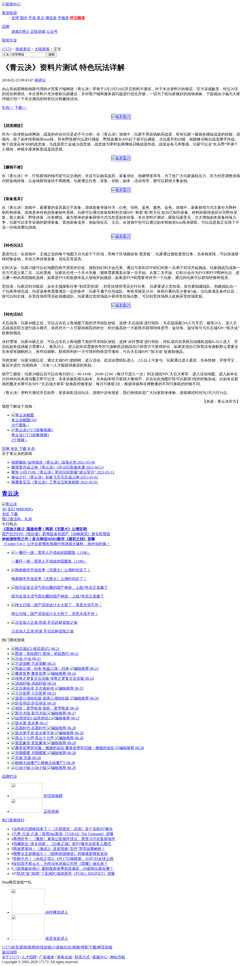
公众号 (52, 32)
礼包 (31, 449)
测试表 (51, 18)
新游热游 (9, 13)
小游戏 (57, 947)
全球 (15, 18)
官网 (5, 449)
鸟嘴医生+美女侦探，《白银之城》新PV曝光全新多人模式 (62, 844)
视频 (76, 947)
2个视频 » (19, 440)
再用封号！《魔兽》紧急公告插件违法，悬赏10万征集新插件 (64, 839)
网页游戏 (104, 947)
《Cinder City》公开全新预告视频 (29, 544)
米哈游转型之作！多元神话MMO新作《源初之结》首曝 (48, 539)
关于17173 (10, 957)
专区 (14, 449)
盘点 (40, 18)
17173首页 (10, 947)
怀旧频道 (77, 18)
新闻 (23, 947)
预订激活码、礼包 (17, 519)
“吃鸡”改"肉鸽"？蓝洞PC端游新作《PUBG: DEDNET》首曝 (65, 874)
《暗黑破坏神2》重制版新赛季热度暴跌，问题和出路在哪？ (63, 869)
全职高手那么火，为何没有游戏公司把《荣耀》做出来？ (60, 864)
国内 (23, 18)
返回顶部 (9, 952)
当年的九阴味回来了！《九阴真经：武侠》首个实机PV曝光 (63, 829)
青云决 (10, 493)
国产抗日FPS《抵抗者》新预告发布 (31, 534)
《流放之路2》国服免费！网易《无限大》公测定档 (44, 529)
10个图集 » (20, 425)
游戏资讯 (22, 49)
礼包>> (8, 108)
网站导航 (117, 957)
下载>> (20, 108)
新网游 (33, 947)
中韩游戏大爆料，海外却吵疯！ (83, 544)
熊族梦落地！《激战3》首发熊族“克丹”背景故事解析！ (59, 849)
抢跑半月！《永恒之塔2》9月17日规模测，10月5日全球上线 (63, 859)
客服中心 (100, 957)
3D (4, 509)
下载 (22, 449)
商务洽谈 (64, 957)
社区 (68, 947)
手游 (32, 18)
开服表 (63, 18)
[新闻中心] (11, 4)
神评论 (40, 80)
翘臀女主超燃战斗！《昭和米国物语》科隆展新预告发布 (60, 854)
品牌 (5, 27)
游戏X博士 (20, 32)
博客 (84, 947)
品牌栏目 (9, 776)
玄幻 (11, 509)
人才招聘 (29, 957)
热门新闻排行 (13, 820)
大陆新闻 (42, 49)
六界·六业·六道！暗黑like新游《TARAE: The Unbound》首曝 (63, 834)
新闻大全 (9, 40)
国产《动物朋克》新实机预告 (85, 534)
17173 (6, 49)
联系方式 (82, 957)
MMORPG (24, 509)
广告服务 (46, 957)
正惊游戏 (37, 32)
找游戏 (45, 947)
